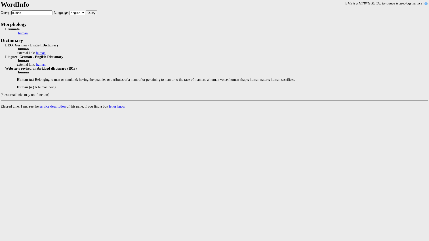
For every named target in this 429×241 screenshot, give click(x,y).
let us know (117, 106)
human (23, 33)
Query (91, 13)
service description (53, 106)
